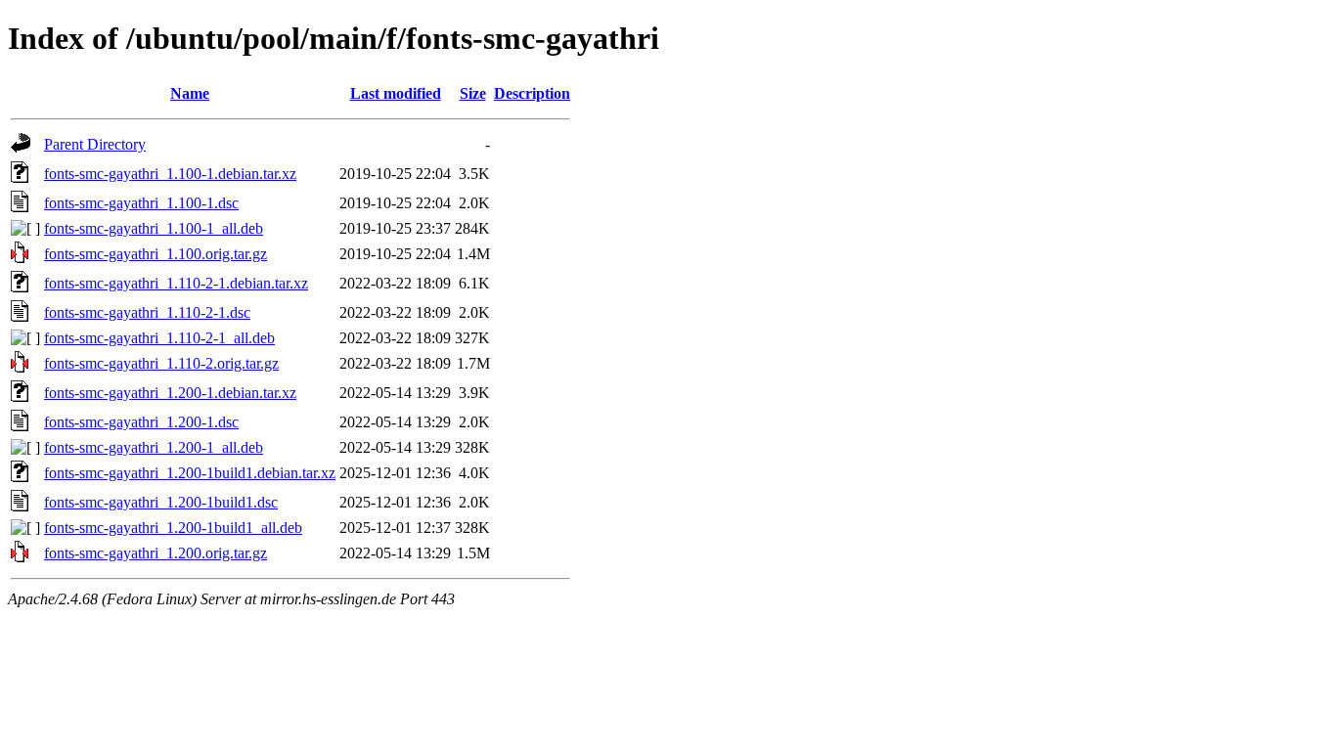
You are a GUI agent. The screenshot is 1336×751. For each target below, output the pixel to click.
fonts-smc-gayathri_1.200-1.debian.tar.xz (170, 392)
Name (189, 93)
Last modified (395, 93)
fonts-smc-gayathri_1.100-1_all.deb (153, 228)
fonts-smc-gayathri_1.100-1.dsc (141, 203)
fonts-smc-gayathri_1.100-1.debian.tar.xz (170, 173)
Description (532, 93)
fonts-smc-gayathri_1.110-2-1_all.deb (159, 338)
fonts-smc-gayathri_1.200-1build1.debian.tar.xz (189, 472)
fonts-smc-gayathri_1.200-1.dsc (141, 422)
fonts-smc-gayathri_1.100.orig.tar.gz (155, 253)
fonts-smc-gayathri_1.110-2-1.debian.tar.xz (176, 283)
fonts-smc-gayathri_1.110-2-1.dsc (147, 312)
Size (473, 93)
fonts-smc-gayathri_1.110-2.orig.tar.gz (161, 363)
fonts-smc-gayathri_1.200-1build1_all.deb (173, 527)
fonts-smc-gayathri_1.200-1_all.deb (153, 447)
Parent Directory (95, 144)
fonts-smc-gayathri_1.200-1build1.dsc (161, 502)
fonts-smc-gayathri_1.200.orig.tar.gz (155, 553)
